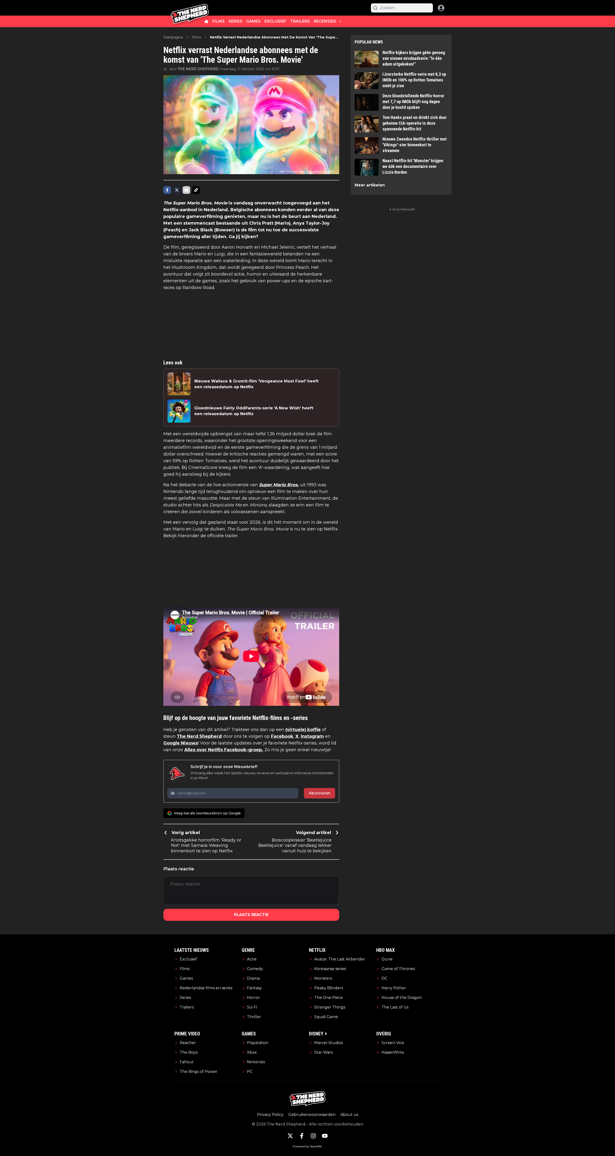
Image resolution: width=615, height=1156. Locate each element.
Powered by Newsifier (307, 1146)
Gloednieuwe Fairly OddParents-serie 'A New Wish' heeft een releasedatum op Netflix (253, 411)
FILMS (218, 21)
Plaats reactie (251, 914)
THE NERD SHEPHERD (198, 69)
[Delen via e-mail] (186, 190)
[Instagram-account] (313, 1136)
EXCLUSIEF (275, 21)
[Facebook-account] (302, 1136)
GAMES (253, 21)
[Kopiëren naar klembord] (196, 190)
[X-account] (290, 1136)
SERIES (235, 21)
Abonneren (319, 793)
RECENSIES (325, 21)
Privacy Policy (270, 1114)
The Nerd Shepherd (199, 736)
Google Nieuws (180, 743)
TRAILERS (300, 21)
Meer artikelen (370, 185)
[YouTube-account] (325, 1136)
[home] (206, 21)
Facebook (282, 736)
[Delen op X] (177, 190)
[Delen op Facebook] (167, 190)
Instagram (312, 736)
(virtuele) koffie (303, 729)
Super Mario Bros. (279, 484)
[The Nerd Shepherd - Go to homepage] (190, 8)
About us (349, 1114)
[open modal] (441, 8)
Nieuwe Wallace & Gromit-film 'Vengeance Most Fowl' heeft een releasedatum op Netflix (256, 384)
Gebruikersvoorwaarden (312, 1114)
